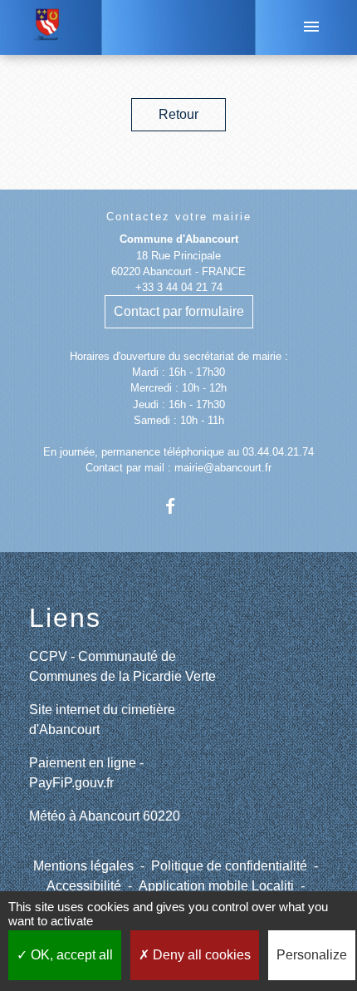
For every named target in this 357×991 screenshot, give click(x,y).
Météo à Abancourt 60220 (104, 816)
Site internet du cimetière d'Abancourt (102, 720)
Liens (65, 618)
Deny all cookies (200, 955)
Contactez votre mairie (179, 216)
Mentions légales (83, 866)
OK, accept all (70, 955)
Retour (178, 114)
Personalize (311, 955)
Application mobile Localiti (216, 886)
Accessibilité (83, 886)
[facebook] (178, 506)
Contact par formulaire (179, 311)
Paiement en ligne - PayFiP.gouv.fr (86, 773)
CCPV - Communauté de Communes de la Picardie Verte (122, 666)
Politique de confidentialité (229, 866)
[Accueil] (47, 27)
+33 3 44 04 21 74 (179, 287)
